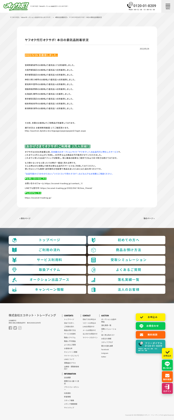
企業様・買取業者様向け (71, 368)
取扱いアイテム (70, 338)
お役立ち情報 (106, 339)
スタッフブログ (107, 342)
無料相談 (153, 334)
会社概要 (67, 378)
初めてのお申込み (89, 319)
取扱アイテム (49, 270)
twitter (103, 357)
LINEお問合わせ (89, 327)
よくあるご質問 (128, 270)
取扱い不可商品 (70, 341)
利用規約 (67, 393)
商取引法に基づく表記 (71, 382)
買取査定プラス (70, 363)
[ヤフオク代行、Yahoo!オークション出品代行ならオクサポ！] (16, 7)
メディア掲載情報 (70, 404)
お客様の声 (68, 348)
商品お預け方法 (128, 250)
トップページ (49, 240)
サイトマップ (69, 408)
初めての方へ (128, 240)
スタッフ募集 (69, 400)
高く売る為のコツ (108, 335)
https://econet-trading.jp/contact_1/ (64, 183)
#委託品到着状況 (61, 17)
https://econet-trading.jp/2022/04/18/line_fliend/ (66, 188)
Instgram (104, 353)
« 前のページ (24, 218)
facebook (105, 349)
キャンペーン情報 (49, 290)
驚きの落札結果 (107, 346)
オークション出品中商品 (108, 320)
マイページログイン (90, 338)
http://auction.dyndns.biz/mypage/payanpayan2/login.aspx (55, 131)
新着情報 (67, 397)
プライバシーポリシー (71, 388)
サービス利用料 (49, 260)
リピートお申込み (89, 323)
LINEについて (69, 359)
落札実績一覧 (128, 280)
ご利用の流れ (49, 250)
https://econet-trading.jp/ (38, 198)
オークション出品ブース (49, 280)
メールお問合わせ (89, 330)
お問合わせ (152, 326)
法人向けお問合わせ (90, 334)
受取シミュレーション (129, 260)
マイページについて (71, 356)
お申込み (153, 317)
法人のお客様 (128, 290)
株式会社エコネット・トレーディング (32, 315)
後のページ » (149, 218)
